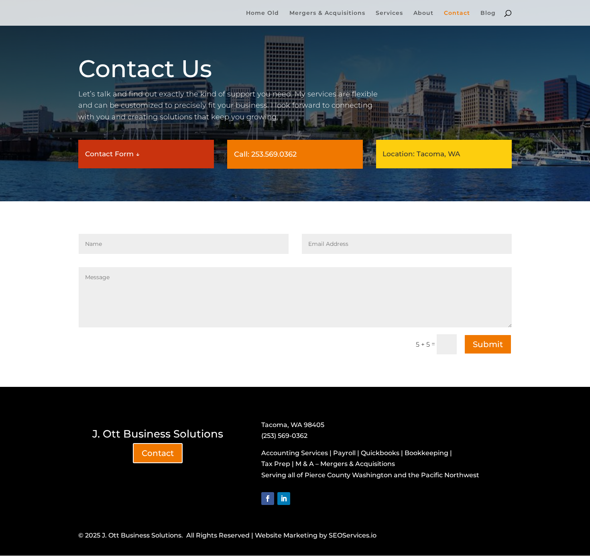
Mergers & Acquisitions (327, 13)
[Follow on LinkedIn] (283, 498)
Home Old (262, 13)
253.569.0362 (274, 154)
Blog (488, 13)
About (423, 13)
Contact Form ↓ (112, 154)
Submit (488, 344)
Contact (457, 13)
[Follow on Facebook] (267, 498)
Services (389, 13)
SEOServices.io (352, 535)
